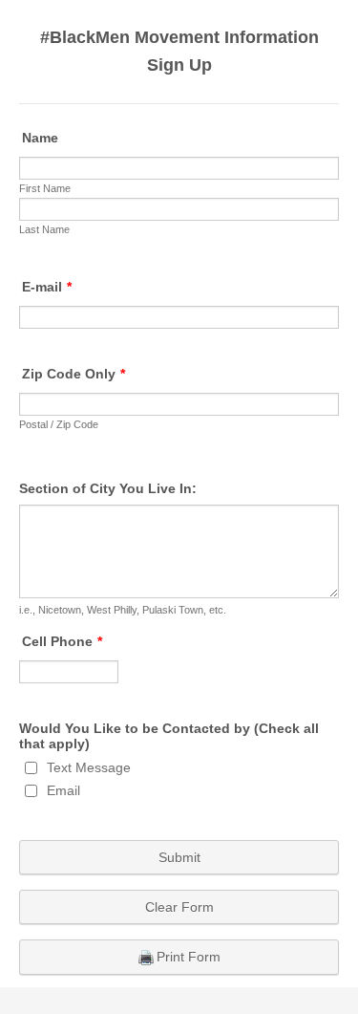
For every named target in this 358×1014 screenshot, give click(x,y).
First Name (45, 188)
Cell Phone (62, 641)
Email (63, 790)
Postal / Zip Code (58, 424)
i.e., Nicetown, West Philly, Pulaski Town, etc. (122, 609)
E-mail (47, 286)
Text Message (89, 767)
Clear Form (179, 907)
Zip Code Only (73, 373)
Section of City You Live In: (108, 488)
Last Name (44, 229)
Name (40, 137)
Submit (179, 857)
